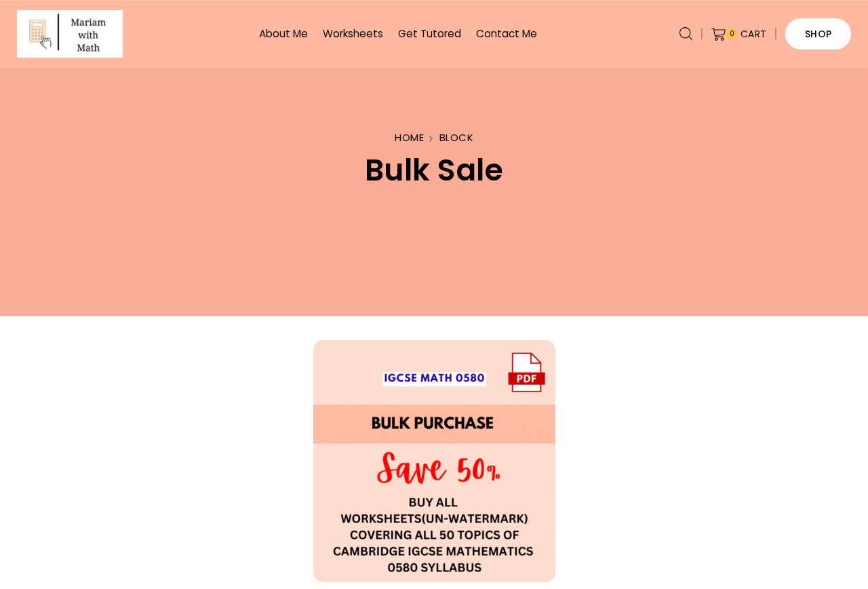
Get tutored (429, 33)
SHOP (818, 34)
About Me (283, 33)
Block (456, 137)
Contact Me (506, 33)
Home (409, 137)
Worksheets (353, 33)
